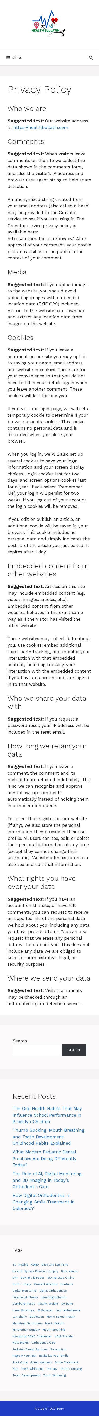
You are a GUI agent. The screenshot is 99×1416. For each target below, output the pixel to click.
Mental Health (54, 1323)
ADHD (35, 1264)
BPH (15, 1277)
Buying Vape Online (60, 1277)
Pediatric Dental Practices (30, 1349)
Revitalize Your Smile (54, 1356)
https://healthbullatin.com (40, 127)
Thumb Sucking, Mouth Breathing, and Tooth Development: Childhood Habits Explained (49, 1137)
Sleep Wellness (41, 1362)
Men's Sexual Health (61, 1316)
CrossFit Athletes (46, 1284)
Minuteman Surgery (26, 1329)
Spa (15, 1369)
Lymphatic (20, 1316)
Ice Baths (67, 1303)
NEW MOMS (21, 1342)
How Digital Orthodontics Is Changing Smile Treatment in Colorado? (44, 1202)
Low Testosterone (68, 1310)
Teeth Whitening (32, 1369)
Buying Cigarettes (33, 1277)
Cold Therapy (22, 1284)
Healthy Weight (47, 1303)
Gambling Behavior (54, 1297)
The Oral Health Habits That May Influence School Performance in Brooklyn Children (47, 1115)
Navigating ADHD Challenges (32, 1336)
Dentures (66, 1284)
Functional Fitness (25, 1297)
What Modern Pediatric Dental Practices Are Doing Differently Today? (44, 1158)
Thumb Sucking (71, 1369)
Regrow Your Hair (24, 1356)
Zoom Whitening (54, 1375)
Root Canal (20, 1362)
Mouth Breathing (54, 1329)
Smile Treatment (66, 1362)
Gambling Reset (24, 1303)
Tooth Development (26, 1375)
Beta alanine (69, 1271)
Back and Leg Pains (55, 1264)
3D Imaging (20, 1264)
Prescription (58, 1349)
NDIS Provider (64, 1336)
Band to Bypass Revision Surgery (35, 1271)
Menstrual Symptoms (27, 1323)
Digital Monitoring (25, 1290)
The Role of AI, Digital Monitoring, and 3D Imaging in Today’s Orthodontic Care (48, 1180)
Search (20, 1040)
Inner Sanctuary (24, 1310)
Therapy (51, 1369)
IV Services (45, 1310)
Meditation (36, 1316)
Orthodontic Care (44, 1342)
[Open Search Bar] (91, 57)
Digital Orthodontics (53, 1290)
